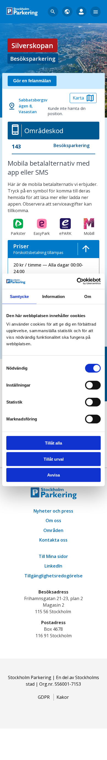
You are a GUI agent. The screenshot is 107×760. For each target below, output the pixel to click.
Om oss (53, 521)
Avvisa (53, 475)
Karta (78, 98)
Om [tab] (87, 296)
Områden (53, 530)
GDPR (44, 697)
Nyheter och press (53, 511)
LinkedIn (53, 566)
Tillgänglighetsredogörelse (53, 576)
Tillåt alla (53, 443)
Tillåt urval (54, 459)
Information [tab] (53, 296)
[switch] (93, 385)
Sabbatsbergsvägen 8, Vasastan (33, 106)
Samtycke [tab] (19, 296)
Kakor (63, 697)
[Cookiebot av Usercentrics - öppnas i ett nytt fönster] (77, 281)
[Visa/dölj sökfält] (53, 12)
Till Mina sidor (53, 556)
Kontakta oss (53, 540)
